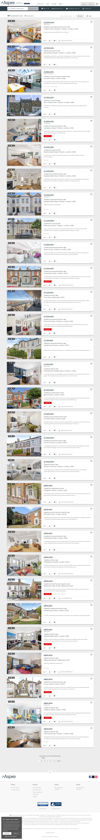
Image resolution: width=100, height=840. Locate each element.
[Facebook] (90, 777)
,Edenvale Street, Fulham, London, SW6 (50, 228)
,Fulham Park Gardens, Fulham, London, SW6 (50, 31)
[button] (11, 836)
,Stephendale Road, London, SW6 (50, 638)
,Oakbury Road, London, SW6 (50, 712)
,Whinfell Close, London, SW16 (50, 517)
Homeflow (55, 836)
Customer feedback (27, 828)
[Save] (91, 22)
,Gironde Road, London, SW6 (50, 421)
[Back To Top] (50, 772)
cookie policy (5, 830)
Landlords (35, 794)
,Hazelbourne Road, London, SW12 (50, 565)
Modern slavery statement (71, 828)
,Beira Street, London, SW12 (50, 398)
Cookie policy (53, 828)
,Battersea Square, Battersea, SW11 (50, 663)
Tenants (35, 796)
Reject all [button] (16, 833)
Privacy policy (46, 828)
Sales (47, 4)
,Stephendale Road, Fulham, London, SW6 (50, 155)
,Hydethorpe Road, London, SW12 (50, 348)
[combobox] (17, 8)
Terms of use (61, 828)
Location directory (37, 828)
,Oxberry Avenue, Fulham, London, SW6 (50, 469)
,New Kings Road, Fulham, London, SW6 (50, 105)
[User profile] (97, 3)
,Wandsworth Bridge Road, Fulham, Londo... (50, 373)
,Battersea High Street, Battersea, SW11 (50, 589)
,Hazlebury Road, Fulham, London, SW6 (50, 130)
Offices (61, 4)
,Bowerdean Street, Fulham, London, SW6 (50, 56)
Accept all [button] (7, 833)
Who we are (40, 4)
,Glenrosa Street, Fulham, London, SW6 (50, 736)
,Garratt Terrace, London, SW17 (50, 445)
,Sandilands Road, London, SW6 (50, 541)
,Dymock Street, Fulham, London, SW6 (50, 324)
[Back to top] (9, 777)
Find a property (15, 787)
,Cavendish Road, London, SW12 (50, 276)
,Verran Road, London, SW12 (50, 687)
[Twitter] (93, 777)
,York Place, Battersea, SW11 (50, 300)
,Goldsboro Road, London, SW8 (50, 493)
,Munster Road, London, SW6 (50, 80)
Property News (15, 789)
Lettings (54, 4)
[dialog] (11, 828)
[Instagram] (96, 777)
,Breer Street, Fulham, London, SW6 (50, 252)
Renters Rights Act (38, 792)
